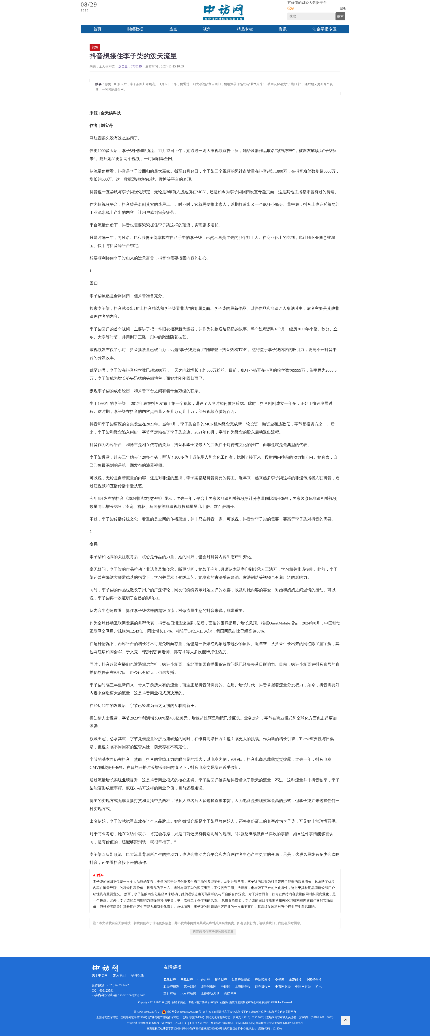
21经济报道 (171, 986)
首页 (97, 29)
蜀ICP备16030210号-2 (147, 1011)
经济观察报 (263, 980)
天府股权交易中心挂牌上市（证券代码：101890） (253, 1028)
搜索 (340, 16)
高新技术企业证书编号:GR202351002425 (279, 1023)
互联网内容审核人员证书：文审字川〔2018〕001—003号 (300, 1017)
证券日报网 (263, 986)
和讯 (318, 986)
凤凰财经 (169, 980)
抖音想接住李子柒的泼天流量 (213, 931)
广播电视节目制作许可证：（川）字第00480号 (176, 1017)
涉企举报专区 (324, 29)
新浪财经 (221, 980)
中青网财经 (283, 986)
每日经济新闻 (241, 980)
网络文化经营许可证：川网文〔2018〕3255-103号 (235, 1017)
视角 (207, 29)
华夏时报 (295, 980)
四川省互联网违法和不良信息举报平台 (226, 1011)
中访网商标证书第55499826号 (204, 1028)
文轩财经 (169, 993)
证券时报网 (208, 986)
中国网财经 (303, 986)
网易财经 (187, 980)
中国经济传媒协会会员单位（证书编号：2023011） (157, 1023)
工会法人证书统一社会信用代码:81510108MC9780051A (221, 1023)
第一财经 (190, 986)
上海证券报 (242, 986)
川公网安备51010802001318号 (183, 1011)
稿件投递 (137, 975)
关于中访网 (100, 975)
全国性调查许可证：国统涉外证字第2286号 (121, 1017)
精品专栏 (245, 29)
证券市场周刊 (210, 993)
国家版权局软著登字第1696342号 (166, 1028)
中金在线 (204, 980)
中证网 (225, 986)
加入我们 (119, 975)
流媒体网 (230, 993)
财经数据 (135, 29)
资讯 (283, 29)
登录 (343, 8)
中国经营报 (314, 980)
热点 (173, 29)
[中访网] (223, 12)
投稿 (291, 8)
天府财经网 (188, 993)
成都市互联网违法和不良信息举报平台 (273, 1011)
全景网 (279, 980)
